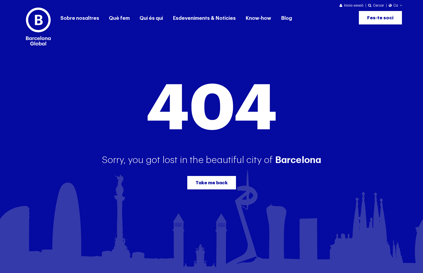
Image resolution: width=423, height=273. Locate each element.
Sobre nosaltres (79, 18)
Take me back (212, 182)
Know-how (258, 18)
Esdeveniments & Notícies (204, 18)
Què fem (119, 18)
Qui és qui (151, 18)
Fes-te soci (380, 17)
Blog (286, 18)
